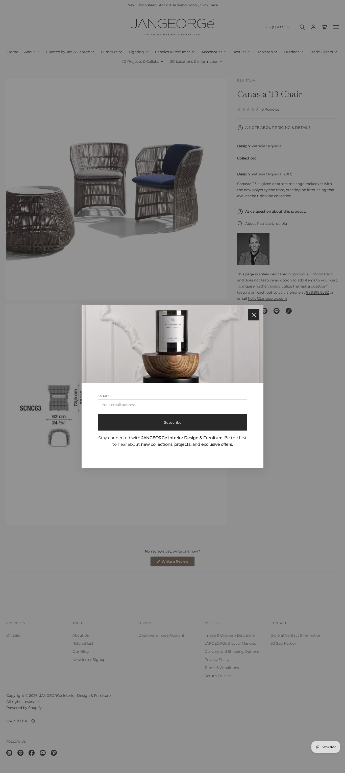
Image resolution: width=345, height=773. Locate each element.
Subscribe (172, 422)
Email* (103, 396)
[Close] (253, 314)
